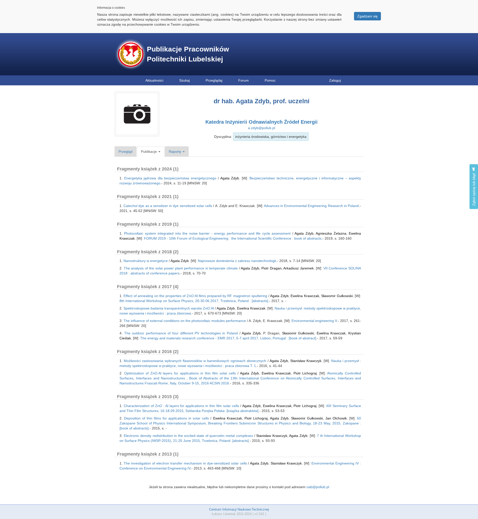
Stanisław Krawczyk (305, 361)
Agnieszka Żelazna (331, 233)
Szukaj (184, 80)
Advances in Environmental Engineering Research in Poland (311, 206)
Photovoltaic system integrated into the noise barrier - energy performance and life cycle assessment (207, 233)
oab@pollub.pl (317, 487)
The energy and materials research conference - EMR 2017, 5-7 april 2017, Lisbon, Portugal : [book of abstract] (228, 338)
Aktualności (154, 80)
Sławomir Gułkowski (337, 296)
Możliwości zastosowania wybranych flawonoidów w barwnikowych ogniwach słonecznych (195, 361)
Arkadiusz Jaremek (298, 268)
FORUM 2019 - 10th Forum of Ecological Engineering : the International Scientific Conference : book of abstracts (232, 238)
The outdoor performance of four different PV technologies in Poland (181, 333)
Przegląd (125, 152)
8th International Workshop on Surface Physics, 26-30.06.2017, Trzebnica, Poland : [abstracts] (194, 301)
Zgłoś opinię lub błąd (474, 189)
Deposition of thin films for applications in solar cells (166, 418)
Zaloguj (335, 80)
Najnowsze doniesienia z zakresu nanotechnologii (237, 261)
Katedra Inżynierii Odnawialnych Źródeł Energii (261, 122)
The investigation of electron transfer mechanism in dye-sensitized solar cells (185, 463)
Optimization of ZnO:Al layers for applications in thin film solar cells (180, 373)
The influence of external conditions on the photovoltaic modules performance (184, 321)
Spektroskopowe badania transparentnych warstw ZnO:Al (168, 308)
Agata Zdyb (229, 178)
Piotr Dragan (271, 268)
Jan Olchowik (336, 418)
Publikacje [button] (149, 152)
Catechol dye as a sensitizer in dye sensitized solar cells (167, 206)
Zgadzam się (367, 16)
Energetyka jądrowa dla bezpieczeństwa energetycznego (170, 178)
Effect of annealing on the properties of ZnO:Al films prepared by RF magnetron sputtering (195, 296)
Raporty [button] (175, 152)
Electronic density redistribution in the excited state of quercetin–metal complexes (188, 436)
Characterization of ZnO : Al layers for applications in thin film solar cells (181, 406)
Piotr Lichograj (305, 373)
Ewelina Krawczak (305, 296)
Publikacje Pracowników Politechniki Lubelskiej (188, 54)
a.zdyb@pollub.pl (261, 128)
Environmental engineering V (314, 321)
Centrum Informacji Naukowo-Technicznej (239, 509)
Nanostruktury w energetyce (145, 261)
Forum (243, 80)
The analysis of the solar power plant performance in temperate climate (181, 268)
